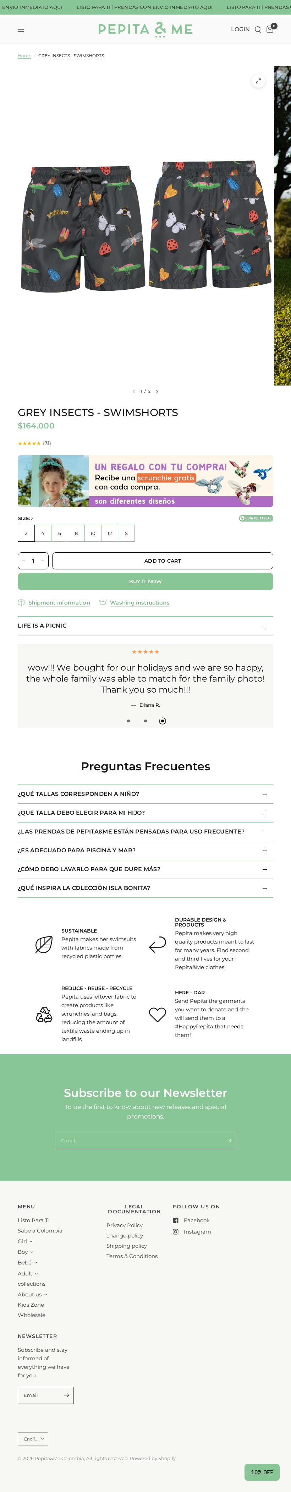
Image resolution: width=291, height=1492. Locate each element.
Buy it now (145, 581)
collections (31, 1283)
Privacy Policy (124, 1225)
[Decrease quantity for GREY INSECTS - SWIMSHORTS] (23, 561)
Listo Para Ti (34, 1220)
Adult (25, 1273)
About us (30, 1294)
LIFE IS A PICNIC (42, 625)
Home (24, 55)
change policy (124, 1235)
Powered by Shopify (153, 1458)
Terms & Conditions (132, 1256)
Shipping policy (126, 1245)
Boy (23, 1251)
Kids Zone (31, 1304)
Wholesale (31, 1314)
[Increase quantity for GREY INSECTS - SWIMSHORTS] (43, 561)
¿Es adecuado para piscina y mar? (77, 841)
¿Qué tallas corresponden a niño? (78, 784)
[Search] (258, 30)
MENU (26, 1206)
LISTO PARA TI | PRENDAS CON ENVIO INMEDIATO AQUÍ (138, 7)
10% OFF (262, 1472)
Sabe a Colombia (40, 1230)
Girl (22, 1241)
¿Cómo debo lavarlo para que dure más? (89, 860)
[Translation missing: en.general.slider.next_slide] (157, 392)
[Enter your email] (229, 1131)
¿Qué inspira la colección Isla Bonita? (84, 878)
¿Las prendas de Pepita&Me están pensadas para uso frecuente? (131, 822)
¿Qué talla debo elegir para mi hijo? (81, 803)
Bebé (25, 1262)
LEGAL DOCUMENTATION (134, 1209)
